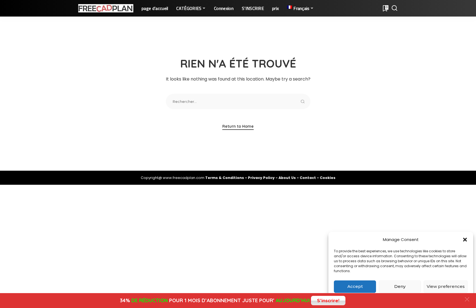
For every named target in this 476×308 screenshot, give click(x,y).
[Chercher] (394, 8)
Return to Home (238, 126)
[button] (465, 239)
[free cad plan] (105, 8)
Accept (355, 286)
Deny (399, 286)
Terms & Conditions (225, 177)
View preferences (446, 286)
